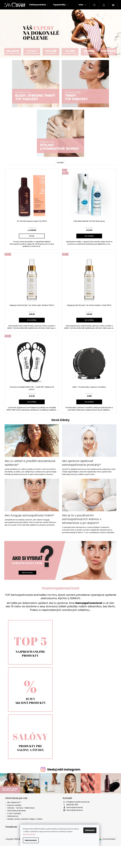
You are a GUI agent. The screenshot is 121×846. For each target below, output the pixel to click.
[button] (9, 34)
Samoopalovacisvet (74, 807)
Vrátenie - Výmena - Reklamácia (20, 807)
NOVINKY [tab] (59, 162)
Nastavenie (31, 840)
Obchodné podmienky (15, 810)
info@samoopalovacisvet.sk (77, 801)
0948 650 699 (71, 804)
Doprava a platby (13, 804)
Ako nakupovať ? (13, 802)
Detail (31, 236)
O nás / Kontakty (13, 813)
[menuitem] (38, 4)
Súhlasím (90, 830)
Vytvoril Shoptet (108, 838)
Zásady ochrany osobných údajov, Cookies (24, 818)
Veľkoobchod (11, 815)
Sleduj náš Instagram (63, 769)
